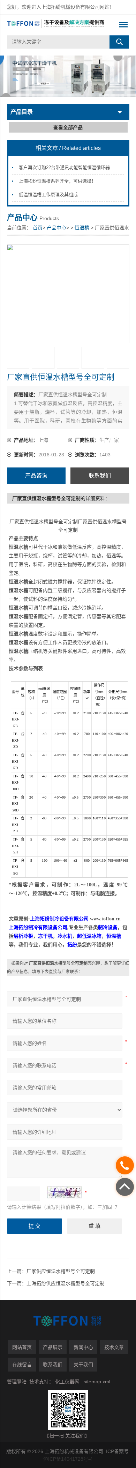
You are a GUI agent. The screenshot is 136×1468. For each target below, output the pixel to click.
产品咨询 (36, 476)
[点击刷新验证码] (64, 1192)
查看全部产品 (68, 127)
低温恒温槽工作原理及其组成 (48, 194)
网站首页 (22, 1347)
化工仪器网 (67, 1381)
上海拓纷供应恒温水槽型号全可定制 (66, 1283)
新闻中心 (83, 1347)
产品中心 (56, 227)
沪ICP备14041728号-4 (68, 1459)
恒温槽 (82, 227)
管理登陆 (17, 1381)
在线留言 (22, 1364)
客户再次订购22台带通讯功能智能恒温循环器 (64, 167)
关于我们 (83, 1364)
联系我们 (100, 476)
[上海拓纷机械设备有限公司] (56, 25)
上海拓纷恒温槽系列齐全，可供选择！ (57, 181)
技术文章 (114, 1347)
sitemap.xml (97, 1381)
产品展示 (52, 1347)
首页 (38, 227)
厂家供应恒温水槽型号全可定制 (61, 1271)
